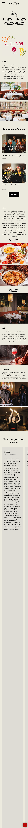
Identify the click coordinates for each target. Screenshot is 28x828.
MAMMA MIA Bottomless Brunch (12, 185)
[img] (14, 3)
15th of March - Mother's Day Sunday (13, 156)
